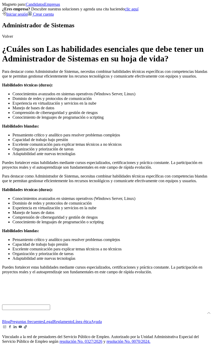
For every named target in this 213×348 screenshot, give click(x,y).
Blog (6, 321)
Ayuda (96, 321)
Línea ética (82, 321)
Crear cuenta (43, 14)
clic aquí (131, 9)
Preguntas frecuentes (27, 321)
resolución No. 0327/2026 (80, 341)
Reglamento (63, 321)
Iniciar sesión (17, 14)
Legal (48, 321)
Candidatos (35, 4)
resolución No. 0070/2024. (128, 341)
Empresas (52, 4)
